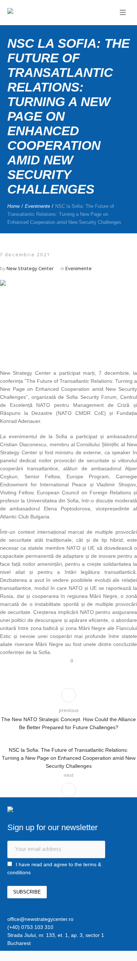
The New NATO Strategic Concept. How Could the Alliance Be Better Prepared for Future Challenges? (68, 723)
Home (13, 206)
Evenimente (37, 206)
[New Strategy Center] (34, 12)
